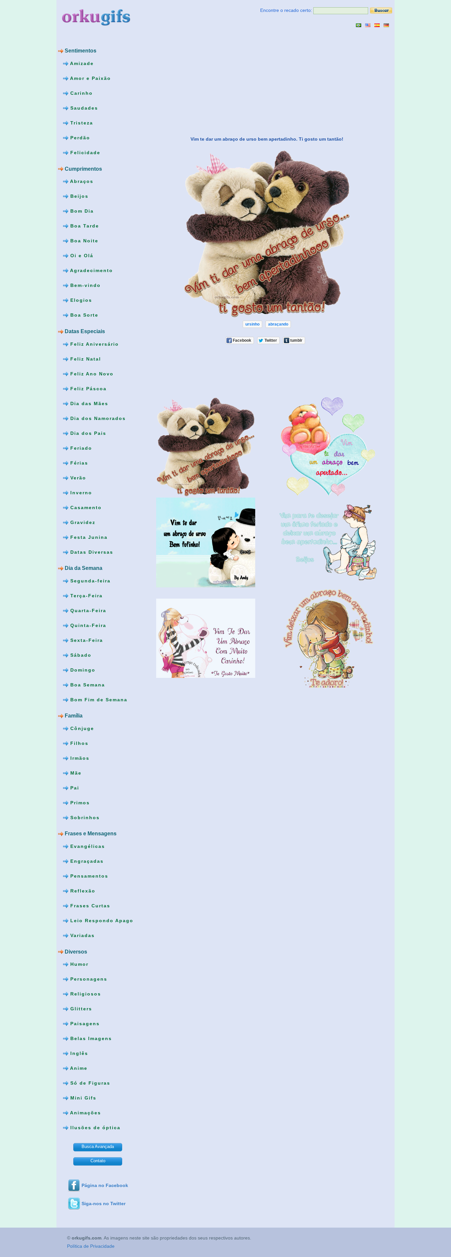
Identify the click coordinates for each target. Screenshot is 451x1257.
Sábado (79, 654)
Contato (97, 1160)
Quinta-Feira (87, 625)
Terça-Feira (85, 595)
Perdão (79, 137)
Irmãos (78, 758)
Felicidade (84, 152)
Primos (79, 802)
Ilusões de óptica (94, 1127)
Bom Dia (81, 211)
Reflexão (81, 890)
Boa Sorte (83, 315)
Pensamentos (88, 876)
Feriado (80, 447)
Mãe (75, 773)
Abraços (80, 181)
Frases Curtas (89, 905)
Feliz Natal (84, 358)
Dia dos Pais (87, 433)
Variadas (81, 935)
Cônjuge (81, 728)
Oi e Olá (80, 255)
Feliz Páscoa (87, 388)
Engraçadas (86, 861)
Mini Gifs (82, 1097)
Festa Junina (88, 537)
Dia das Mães (88, 403)
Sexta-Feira (85, 640)
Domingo (81, 669)
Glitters (80, 1008)
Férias (78, 462)
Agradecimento (90, 270)
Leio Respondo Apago (100, 920)
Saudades (83, 108)
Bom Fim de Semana (97, 699)
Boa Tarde (83, 225)
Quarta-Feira (87, 610)
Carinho (80, 93)
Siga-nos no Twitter (103, 1203)
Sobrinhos (84, 817)
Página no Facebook (105, 1185)
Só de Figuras (89, 1083)
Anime (77, 1068)
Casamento (85, 507)
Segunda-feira (89, 580)
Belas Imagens (90, 1038)
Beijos (78, 196)
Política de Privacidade (91, 1246)
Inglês (78, 1053)
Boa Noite (83, 240)
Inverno (80, 492)
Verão (77, 477)
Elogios (80, 300)
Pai (73, 787)
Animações (84, 1112)
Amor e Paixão (89, 78)
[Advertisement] (199, 81)
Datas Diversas (90, 551)
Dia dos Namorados (97, 418)
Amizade (81, 63)
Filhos (78, 743)
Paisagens (84, 1023)
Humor (78, 964)
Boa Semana (86, 684)
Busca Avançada (98, 1146)
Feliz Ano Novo (91, 373)
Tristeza (80, 122)
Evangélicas (86, 846)
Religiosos (84, 993)
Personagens (87, 979)
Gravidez (81, 522)
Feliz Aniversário (93, 343)
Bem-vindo (84, 285)
